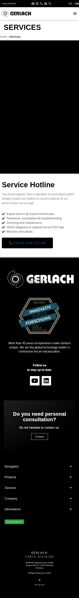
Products (10, 477)
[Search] (50, 3)
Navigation (12, 466)
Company (11, 498)
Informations (13, 509)
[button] (75, 14)
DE (70, 3)
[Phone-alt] (41, 3)
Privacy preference (14, 522)
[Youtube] (33, 3)
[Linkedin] (37, 3)
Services (10, 487)
